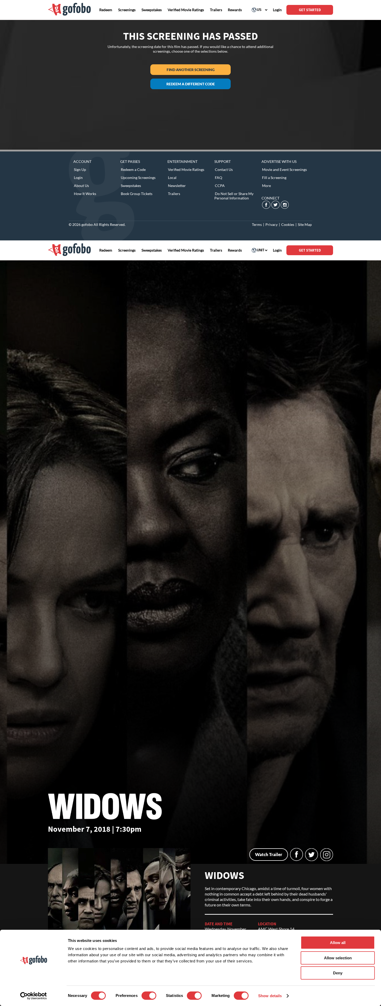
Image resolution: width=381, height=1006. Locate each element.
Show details (270, 996)
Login (78, 177)
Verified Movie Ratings (186, 169)
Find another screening (191, 69)
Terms (257, 224)
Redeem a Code (133, 169)
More (266, 185)
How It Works (85, 193)
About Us (81, 185)
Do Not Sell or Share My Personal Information (233, 195)
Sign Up (80, 169)
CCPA (220, 185)
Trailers (174, 193)
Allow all (337, 942)
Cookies (287, 224)
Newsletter (177, 185)
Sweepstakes (131, 185)
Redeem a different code (190, 84)
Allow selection (338, 958)
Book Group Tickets (136, 193)
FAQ (218, 177)
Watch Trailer (268, 854)
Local (172, 177)
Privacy (271, 224)
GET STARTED (310, 10)
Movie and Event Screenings (284, 169)
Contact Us (224, 169)
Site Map (305, 224)
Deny (337, 973)
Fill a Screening (274, 177)
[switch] (149, 995)
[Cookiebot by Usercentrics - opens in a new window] (33, 996)
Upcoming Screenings (138, 177)
